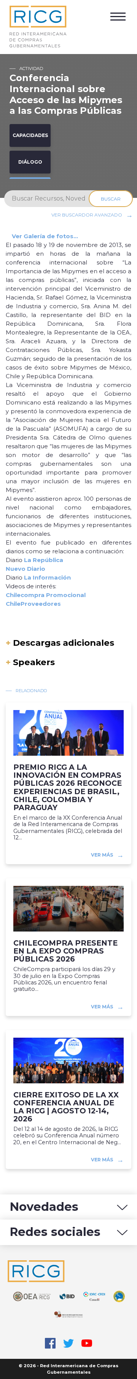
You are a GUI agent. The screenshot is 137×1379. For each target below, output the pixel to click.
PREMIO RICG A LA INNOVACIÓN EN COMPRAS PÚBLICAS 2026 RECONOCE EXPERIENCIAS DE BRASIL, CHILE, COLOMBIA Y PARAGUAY (67, 787)
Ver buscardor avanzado (86, 215)
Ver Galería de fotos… (45, 236)
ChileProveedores (33, 603)
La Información (47, 577)
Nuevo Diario (25, 568)
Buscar (111, 199)
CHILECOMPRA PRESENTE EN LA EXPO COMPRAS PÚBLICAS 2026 (65, 951)
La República (43, 560)
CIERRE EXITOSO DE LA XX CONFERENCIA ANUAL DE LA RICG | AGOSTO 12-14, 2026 (66, 1107)
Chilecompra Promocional (46, 595)
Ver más (102, 855)
